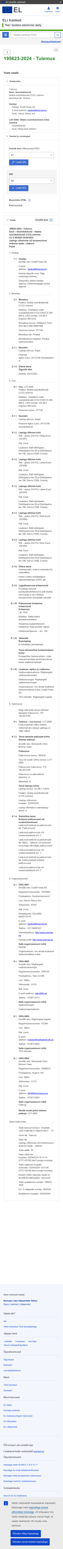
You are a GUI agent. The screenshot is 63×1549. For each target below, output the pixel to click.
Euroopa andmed (12, 1410)
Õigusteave (9, 1359)
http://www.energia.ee (36, 934)
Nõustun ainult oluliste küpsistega (30, 1542)
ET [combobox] (12, 155)
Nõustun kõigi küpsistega (26, 1533)
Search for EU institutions (15, 1496)
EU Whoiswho (10, 1421)
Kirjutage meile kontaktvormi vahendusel (22, 1476)
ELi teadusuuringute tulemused (18, 1416)
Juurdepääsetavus (12, 1370)
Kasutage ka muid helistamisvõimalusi (21, 1470)
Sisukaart (8, 1390)
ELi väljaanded (10, 1427)
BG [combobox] (12, 181)
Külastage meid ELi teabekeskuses (20, 1481)
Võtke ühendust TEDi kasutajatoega (20, 1326)
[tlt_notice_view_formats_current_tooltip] (51, 220)
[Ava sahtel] (7, 52)
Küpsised (8, 1365)
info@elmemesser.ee (38, 1093)
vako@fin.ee (41, 993)
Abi (5, 1321)
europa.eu (39, 1451)
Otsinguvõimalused (51, 41)
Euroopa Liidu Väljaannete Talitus (20, 1301)
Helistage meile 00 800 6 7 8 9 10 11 (21, 1465)
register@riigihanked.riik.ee (40, 1039)
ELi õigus (8, 1405)
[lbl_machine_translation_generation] (29, 200)
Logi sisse (49, 12)
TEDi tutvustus (10, 1385)
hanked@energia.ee (37, 110)
